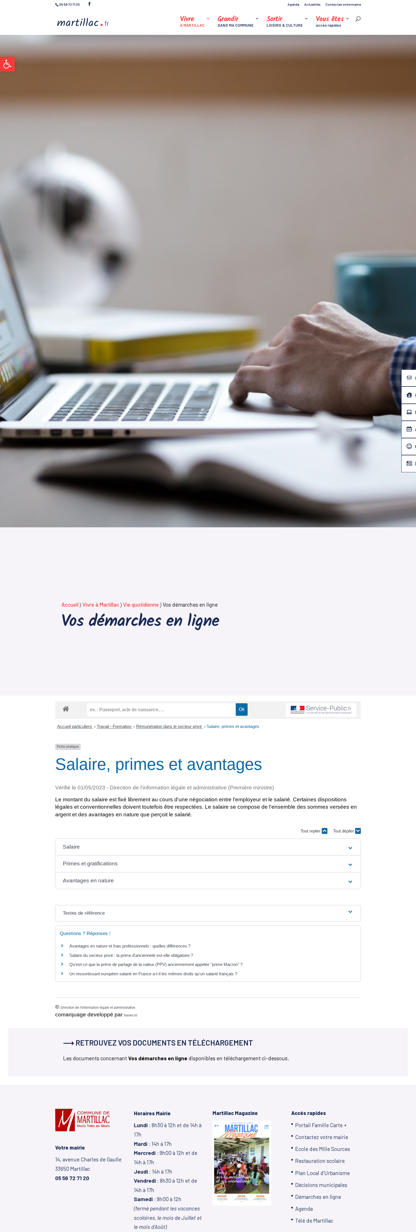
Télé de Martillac (314, 1220)
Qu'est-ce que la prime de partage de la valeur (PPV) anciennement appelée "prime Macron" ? (156, 964)
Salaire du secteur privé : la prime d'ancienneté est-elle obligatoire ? (131, 955)
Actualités (312, 4)
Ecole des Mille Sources (322, 1149)
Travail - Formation (114, 726)
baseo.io (130, 1015)
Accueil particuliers (75, 726)
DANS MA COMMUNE (236, 21)
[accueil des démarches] (65, 708)
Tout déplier (344, 831)
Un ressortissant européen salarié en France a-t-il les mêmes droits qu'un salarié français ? (153, 973)
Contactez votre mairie (343, 4)
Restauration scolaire (320, 1160)
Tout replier (311, 831)
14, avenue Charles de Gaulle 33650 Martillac (88, 1168)
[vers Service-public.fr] (321, 710)
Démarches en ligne (318, 1196)
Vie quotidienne (141, 604)
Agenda (293, 4)
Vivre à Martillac (100, 604)
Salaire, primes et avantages (233, 726)
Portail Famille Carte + (321, 1125)
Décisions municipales (321, 1185)
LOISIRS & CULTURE (285, 21)
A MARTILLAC (192, 21)
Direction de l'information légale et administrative (98, 1008)
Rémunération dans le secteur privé (169, 726)
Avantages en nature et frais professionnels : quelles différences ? (129, 946)
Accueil (69, 604)
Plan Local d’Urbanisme (322, 1173)
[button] (7, 64)
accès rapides (330, 21)
